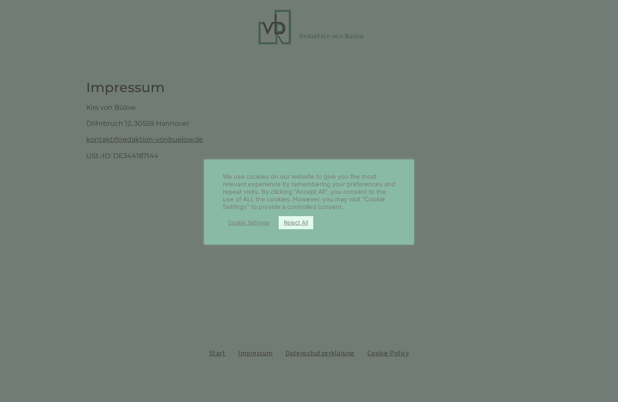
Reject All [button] (296, 222)
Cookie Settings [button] (248, 222)
